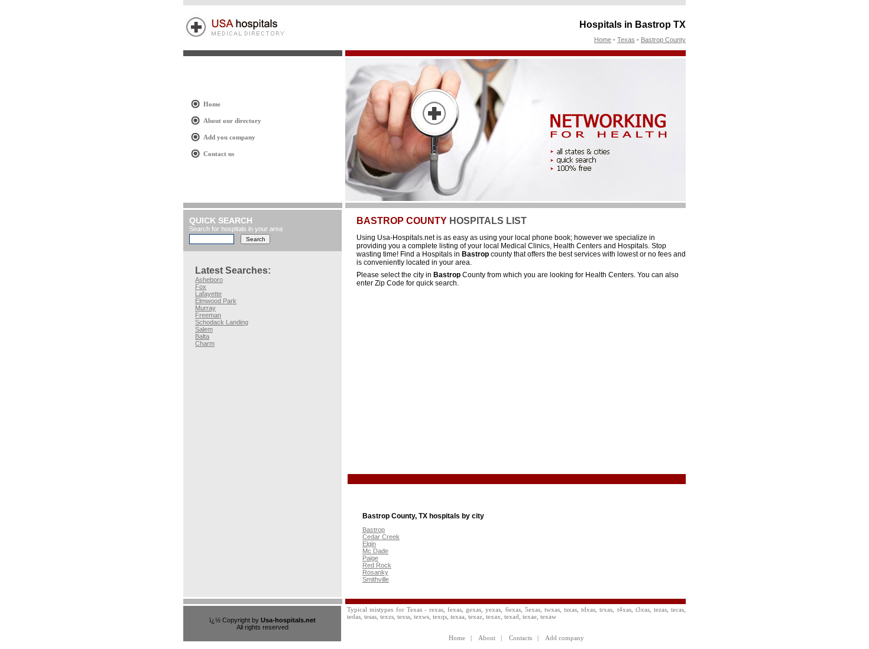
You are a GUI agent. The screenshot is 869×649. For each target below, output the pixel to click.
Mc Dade (375, 550)
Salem (204, 329)
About (486, 637)
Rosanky (375, 572)
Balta (202, 336)
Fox (200, 286)
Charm (205, 343)
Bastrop (373, 529)
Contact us (218, 153)
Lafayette (208, 293)
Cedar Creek (381, 536)
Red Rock (376, 565)
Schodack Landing (221, 322)
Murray (205, 307)
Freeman (208, 315)
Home (602, 39)
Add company (564, 637)
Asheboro (209, 279)
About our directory (232, 120)
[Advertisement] (455, 381)
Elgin (369, 543)
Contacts (520, 637)
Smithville (375, 579)
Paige (370, 558)
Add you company (229, 137)
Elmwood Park (215, 300)
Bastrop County (663, 39)
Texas (626, 39)
